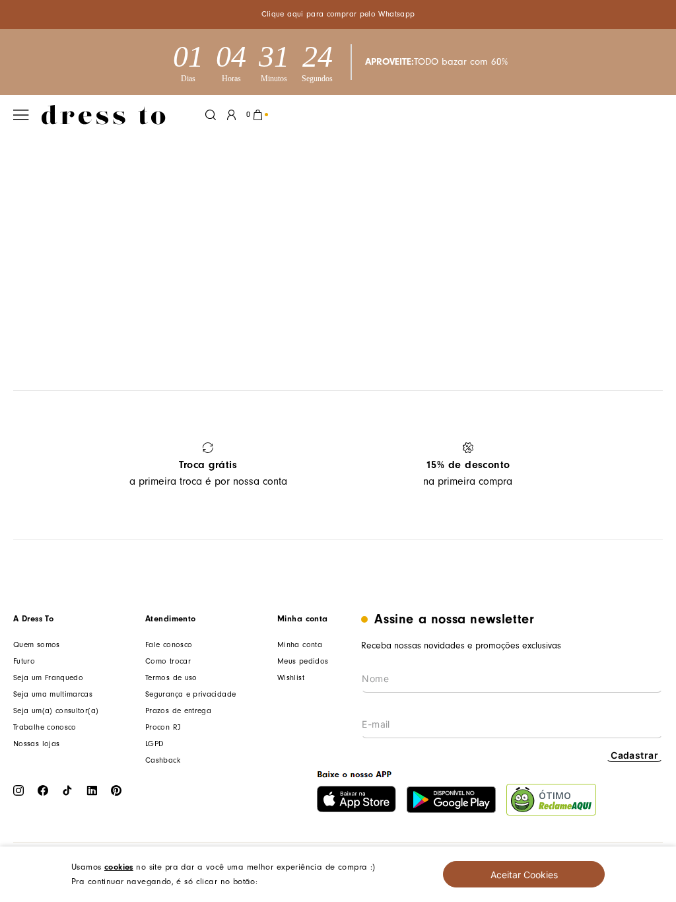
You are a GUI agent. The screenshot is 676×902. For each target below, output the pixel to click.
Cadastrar (634, 755)
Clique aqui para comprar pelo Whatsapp (338, 14)
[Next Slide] (648, 465)
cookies (118, 867)
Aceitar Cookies (524, 874)
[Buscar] (210, 115)
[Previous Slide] (28, 465)
